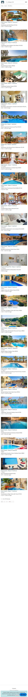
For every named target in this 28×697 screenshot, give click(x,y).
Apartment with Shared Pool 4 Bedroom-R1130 (12, 147)
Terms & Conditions (14, 690)
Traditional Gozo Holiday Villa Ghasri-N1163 (12, 45)
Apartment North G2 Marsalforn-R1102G (11, 269)
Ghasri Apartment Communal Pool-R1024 (11, 127)
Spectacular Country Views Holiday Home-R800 (12, 453)
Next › (10, 501)
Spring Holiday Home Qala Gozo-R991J (10, 392)
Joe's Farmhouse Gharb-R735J (8, 473)
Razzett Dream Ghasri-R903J (8, 66)
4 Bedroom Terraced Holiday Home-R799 (11, 412)
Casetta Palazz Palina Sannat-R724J (9, 208)
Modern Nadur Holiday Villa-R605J (9, 351)
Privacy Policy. (18, 695)
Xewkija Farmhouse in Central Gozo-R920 (11, 168)
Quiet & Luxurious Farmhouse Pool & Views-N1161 (13, 371)
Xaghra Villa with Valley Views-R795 (10, 290)
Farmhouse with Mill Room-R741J (9, 25)
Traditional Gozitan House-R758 (9, 86)
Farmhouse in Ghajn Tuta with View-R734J (11, 494)
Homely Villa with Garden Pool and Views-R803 (12, 331)
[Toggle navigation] (25, 2)
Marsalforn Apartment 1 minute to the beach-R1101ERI (14, 106)
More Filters (10, 5)
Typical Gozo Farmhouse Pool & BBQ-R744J (11, 188)
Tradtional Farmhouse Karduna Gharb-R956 (11, 433)
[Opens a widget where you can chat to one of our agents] (23, 694)
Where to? (11, 2)
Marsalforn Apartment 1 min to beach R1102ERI (12, 229)
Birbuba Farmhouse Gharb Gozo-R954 (10, 249)
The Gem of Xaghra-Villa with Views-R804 (11, 310)
